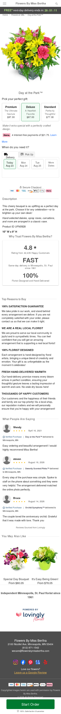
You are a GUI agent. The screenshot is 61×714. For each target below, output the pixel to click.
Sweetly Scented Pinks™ (37, 468)
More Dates (51, 164)
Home (5, 14)
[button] (54, 706)
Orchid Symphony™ (35, 507)
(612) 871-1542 (30, 647)
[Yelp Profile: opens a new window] (45, 662)
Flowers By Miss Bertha (31, 3)
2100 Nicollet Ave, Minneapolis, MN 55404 (30, 644)
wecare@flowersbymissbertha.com (30, 650)
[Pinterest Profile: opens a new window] (30, 662)
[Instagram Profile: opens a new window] (15, 662)
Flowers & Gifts (17, 14)
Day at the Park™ (33, 436)
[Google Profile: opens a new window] (38, 662)
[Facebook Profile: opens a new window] (23, 662)
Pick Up (29, 154)
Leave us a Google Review (30, 672)
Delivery (10, 156)
